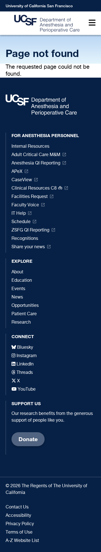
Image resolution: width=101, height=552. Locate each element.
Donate (28, 439)
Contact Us (17, 507)
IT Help (19, 213)
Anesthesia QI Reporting (36, 163)
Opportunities (25, 306)
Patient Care (24, 314)
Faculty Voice (25, 205)
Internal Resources (30, 146)
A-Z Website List (22, 541)
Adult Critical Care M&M (36, 155)
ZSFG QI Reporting (30, 230)
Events (18, 289)
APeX (17, 171)
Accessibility (18, 515)
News (17, 297)
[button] (91, 23)
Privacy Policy (20, 524)
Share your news (28, 247)
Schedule (21, 222)
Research (21, 322)
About (17, 272)
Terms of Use (19, 532)
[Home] (45, 23)
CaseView (22, 180)
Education (22, 280)
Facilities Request (30, 197)
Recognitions (25, 238)
